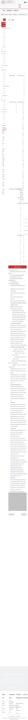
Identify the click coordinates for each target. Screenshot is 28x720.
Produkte (11, 703)
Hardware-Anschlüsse (3, 110)
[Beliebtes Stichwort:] (4, 19)
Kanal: (18, 197)
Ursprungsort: (20, 235)
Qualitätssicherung (13, 707)
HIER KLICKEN (14, 686)
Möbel (14, 475)
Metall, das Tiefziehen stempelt (3, 50)
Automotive (20, 473)
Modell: (11, 75)
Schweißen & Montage (3, 98)
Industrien (11, 708)
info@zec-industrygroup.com (3, 174)
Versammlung (12, 366)
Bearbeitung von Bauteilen (3, 67)
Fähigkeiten (11, 701)
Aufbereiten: (20, 102)
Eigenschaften (17, 267)
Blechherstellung (19, 703)
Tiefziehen (14, 364)
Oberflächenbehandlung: (14, 189)
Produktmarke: (20, 75)
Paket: (18, 189)
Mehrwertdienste (12, 705)
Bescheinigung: (12, 102)
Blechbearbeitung (4, 28)
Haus (10, 700)
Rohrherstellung (4, 86)
